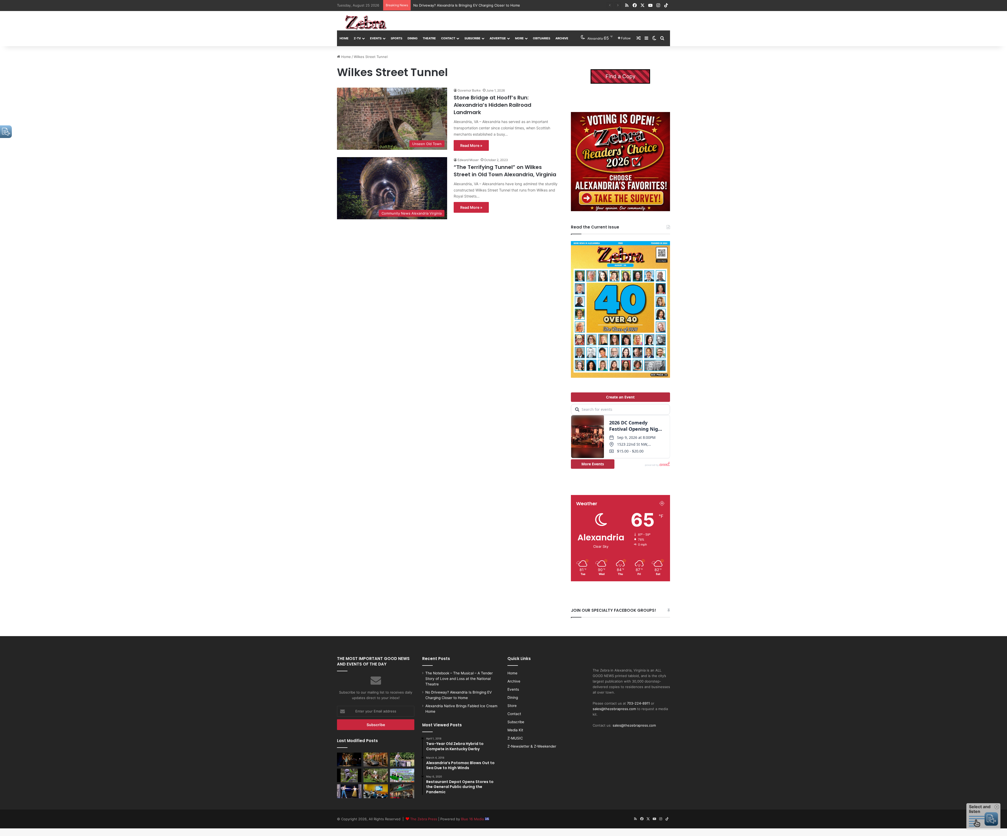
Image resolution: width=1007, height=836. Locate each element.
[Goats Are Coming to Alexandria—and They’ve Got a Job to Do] (375, 775)
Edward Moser (468, 160)
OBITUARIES (541, 38)
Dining (412, 38)
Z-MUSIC (515, 738)
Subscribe (472, 38)
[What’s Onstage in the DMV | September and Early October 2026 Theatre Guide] (349, 791)
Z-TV (357, 38)
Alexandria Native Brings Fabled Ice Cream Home (453, 5)
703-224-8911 (638, 703)
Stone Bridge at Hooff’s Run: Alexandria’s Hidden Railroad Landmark (492, 105)
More (519, 38)
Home (344, 38)
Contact (448, 38)
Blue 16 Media (473, 819)
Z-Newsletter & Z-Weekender (531, 746)
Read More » (471, 145)
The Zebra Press (423, 819)
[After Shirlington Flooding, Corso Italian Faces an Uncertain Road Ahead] (402, 791)
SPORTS (396, 38)
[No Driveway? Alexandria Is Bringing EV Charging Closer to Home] (375, 759)
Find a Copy (620, 76)
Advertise (498, 38)
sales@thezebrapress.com (614, 709)
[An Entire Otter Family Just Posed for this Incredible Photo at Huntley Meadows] (349, 775)
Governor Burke (469, 90)
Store (512, 706)
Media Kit (515, 730)
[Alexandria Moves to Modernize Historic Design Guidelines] (375, 791)
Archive (561, 38)
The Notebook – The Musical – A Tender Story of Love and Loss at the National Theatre (459, 678)
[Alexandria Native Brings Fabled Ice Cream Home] (402, 759)
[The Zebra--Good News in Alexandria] (366, 22)
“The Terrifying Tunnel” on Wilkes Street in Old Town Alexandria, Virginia (505, 170)
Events (376, 38)
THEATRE (429, 38)
